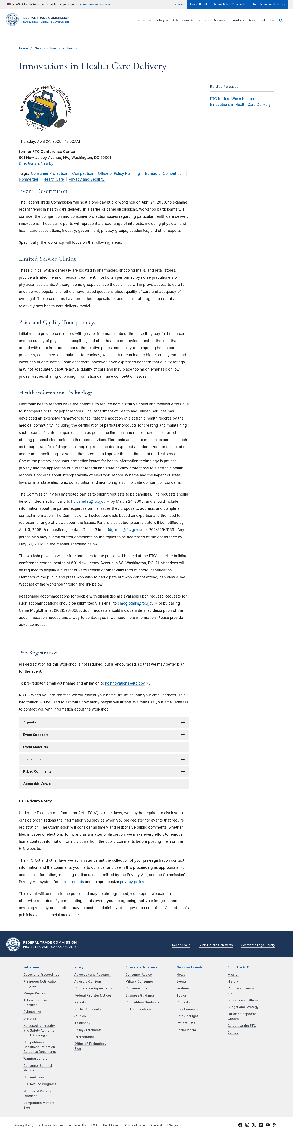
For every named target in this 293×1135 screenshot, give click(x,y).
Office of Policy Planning (119, 173)
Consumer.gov (136, 988)
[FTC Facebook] (240, 1125)
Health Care (54, 179)
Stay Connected (189, 1009)
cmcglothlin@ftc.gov (136, 603)
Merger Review (34, 993)
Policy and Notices (51, 1125)
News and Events (47, 48)
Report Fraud (198, 4)
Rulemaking (32, 1011)
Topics (182, 995)
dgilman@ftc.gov (123, 530)
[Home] (39, 23)
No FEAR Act (111, 1125)
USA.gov (172, 1125)
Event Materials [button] (35, 747)
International (84, 1037)
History (233, 981)
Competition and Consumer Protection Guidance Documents (39, 1047)
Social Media (186, 1030)
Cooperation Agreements (93, 988)
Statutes (29, 1019)
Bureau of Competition (164, 173)
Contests (183, 1002)
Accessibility (77, 1125)
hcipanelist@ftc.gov (88, 501)
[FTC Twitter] (254, 1125)
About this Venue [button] (37, 784)
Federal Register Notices (93, 995)
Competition (82, 173)
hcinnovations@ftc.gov (125, 683)
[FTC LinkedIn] (261, 1125)
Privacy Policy (24, 1125)
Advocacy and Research (92, 974)
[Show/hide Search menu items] (281, 20)
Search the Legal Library (268, 4)
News (181, 974)
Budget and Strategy (243, 1007)
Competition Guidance (142, 1002)
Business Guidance (140, 995)
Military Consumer (139, 981)
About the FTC (238, 967)
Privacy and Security (87, 179)
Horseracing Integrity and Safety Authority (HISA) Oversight (39, 1030)
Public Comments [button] (37, 771)
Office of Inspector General (143, 1125)
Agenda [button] (29, 722)
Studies (80, 1016)
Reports (80, 1002)
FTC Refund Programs (39, 1084)
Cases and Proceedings (41, 974)
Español (179, 4)
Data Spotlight (187, 1016)
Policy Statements (88, 1030)
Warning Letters (35, 1058)
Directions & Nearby (36, 163)
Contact (233, 1032)
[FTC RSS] (274, 1125)
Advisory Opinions (88, 981)
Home (23, 48)
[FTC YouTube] (268, 1125)
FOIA (94, 1125)
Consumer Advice (138, 974)
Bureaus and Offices (243, 1000)
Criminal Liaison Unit (38, 1077)
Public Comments (87, 1009)
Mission (233, 974)
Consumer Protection (49, 173)
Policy (78, 967)
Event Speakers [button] (36, 735)
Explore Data (186, 1023)
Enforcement (33, 967)
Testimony (82, 1023)
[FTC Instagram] (247, 1125)
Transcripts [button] (32, 759)
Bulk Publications (138, 1009)
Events (72, 48)
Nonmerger (28, 179)
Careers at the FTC (242, 1025)
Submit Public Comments (229, 4)
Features (183, 988)
